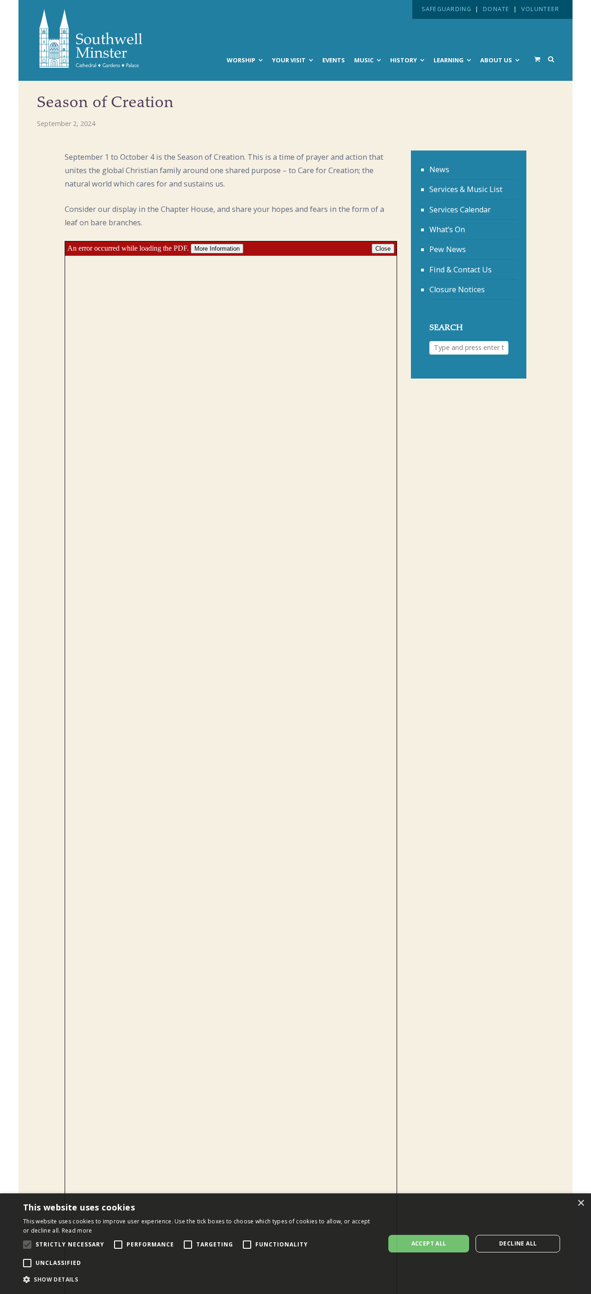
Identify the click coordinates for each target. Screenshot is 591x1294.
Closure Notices (457, 289)
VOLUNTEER (540, 9)
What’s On (447, 229)
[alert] (295, 1243)
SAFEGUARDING (446, 9)
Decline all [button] (518, 1243)
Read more (77, 1230)
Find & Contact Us (460, 270)
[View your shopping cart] (537, 59)
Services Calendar (460, 210)
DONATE (496, 9)
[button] (198, 1279)
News (439, 169)
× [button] (580, 1203)
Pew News (447, 249)
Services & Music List (465, 189)
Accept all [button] (428, 1243)
